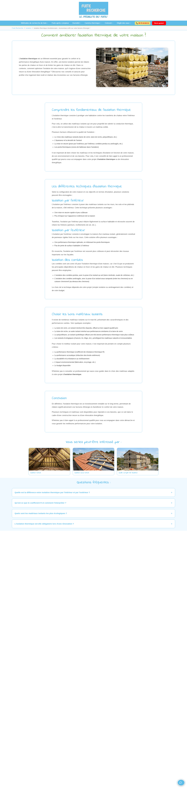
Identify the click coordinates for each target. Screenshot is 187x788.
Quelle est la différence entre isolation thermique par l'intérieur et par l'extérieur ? (52, 492)
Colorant (108, 23)
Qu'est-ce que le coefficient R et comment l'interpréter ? (40, 503)
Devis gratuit (159, 23)
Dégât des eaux (123, 23)
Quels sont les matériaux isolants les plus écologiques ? (41, 513)
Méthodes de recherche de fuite (34, 23)
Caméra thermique (92, 23)
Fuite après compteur (60, 23)
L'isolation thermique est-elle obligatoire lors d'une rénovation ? (44, 524)
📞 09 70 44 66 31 (142, 23)
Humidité (76, 23)
